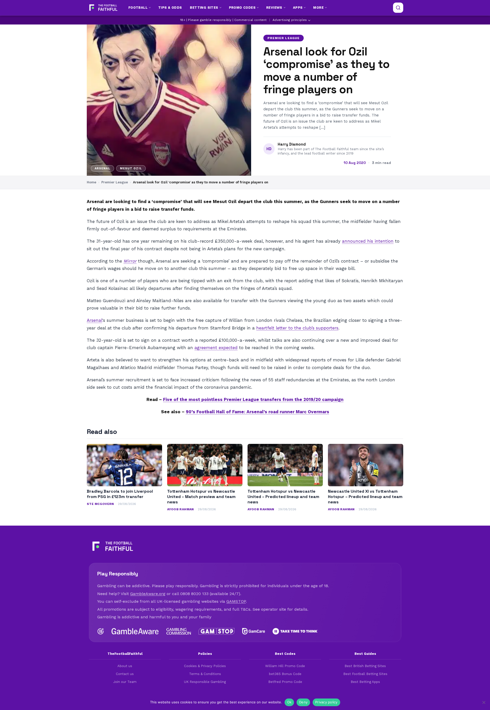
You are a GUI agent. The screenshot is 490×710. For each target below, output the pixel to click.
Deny (303, 702)
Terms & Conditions (205, 674)
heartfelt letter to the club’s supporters (297, 327)
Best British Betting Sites (365, 666)
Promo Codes (242, 7)
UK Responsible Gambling (205, 682)
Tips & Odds (170, 7)
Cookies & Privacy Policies (205, 666)
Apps (298, 7)
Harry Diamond (292, 144)
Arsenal (94, 320)
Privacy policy (326, 702)
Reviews (274, 7)
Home (91, 182)
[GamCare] (253, 631)
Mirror (130, 261)
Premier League (283, 38)
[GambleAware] (135, 631)
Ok (289, 702)
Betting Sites (204, 7)
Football (138, 7)
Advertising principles (290, 20)
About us (124, 666)
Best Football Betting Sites (365, 674)
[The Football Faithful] (103, 8)
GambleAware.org (147, 593)
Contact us (125, 674)
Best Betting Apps (365, 682)
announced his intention (368, 241)
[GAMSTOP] (217, 631)
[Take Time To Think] (295, 631)
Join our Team (125, 682)
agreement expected (216, 347)
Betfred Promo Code (285, 682)
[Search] (398, 8)
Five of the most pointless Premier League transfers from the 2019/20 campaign (253, 399)
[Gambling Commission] (178, 631)
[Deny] (483, 702)
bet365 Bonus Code (285, 674)
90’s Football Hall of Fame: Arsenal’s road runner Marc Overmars (257, 411)
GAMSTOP (236, 601)
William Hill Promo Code (285, 666)
